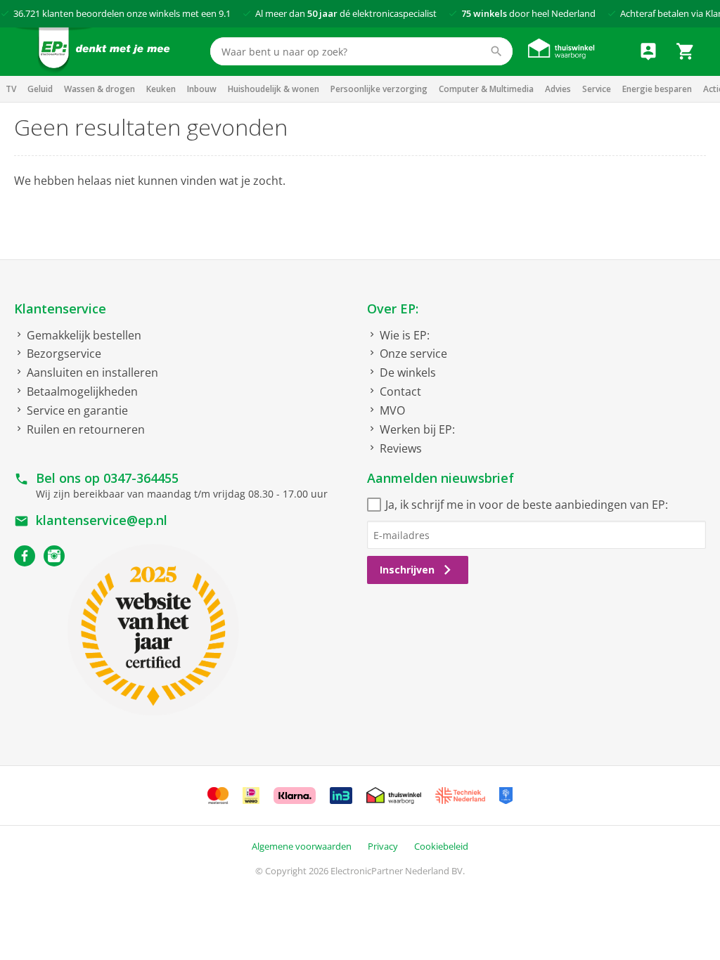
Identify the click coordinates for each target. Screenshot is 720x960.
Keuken (161, 89)
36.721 (26, 13)
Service (596, 89)
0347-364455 (141, 477)
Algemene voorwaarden (302, 846)
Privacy (383, 846)
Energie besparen (657, 89)
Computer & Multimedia (486, 89)
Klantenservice (60, 308)
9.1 (225, 13)
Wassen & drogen (99, 89)
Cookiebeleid (441, 846)
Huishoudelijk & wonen (273, 89)
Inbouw (202, 89)
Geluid (40, 89)
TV (11, 89)
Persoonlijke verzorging (379, 89)
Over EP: (392, 308)
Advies (558, 89)
